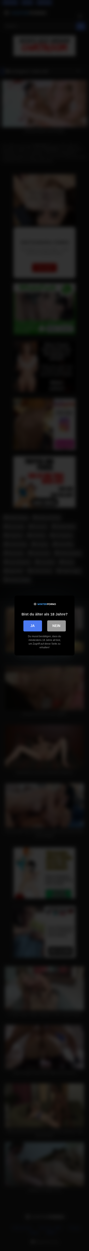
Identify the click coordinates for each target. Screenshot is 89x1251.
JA (32, 626)
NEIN (56, 626)
